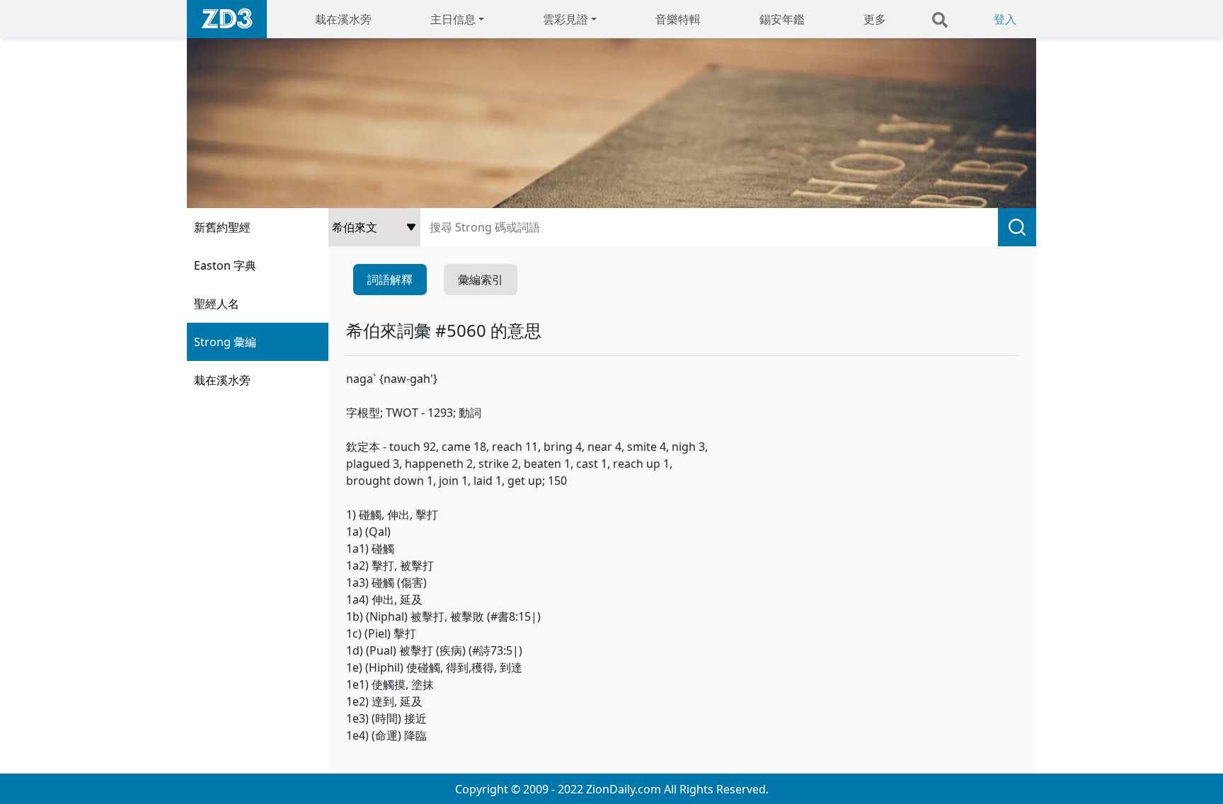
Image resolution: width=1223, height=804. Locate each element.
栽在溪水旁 (343, 19)
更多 (874, 19)
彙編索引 (480, 279)
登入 (1005, 19)
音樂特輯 (678, 19)
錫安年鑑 (782, 19)
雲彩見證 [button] (565, 19)
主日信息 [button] (453, 19)
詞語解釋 (390, 279)
